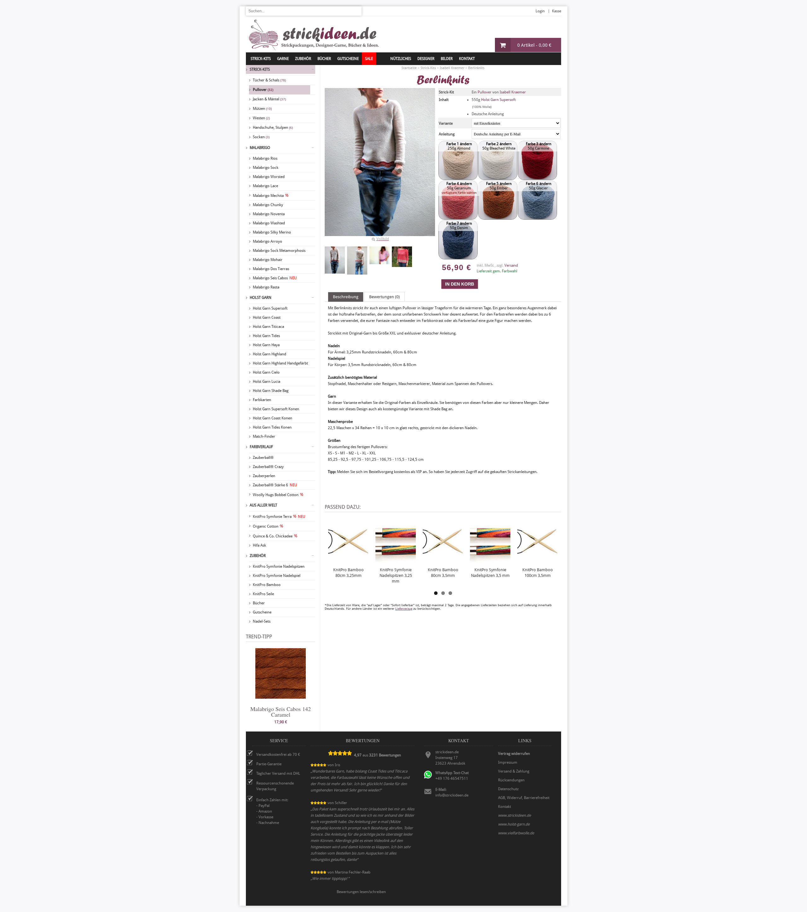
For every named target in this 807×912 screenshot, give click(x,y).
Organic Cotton (265, 526)
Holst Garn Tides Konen (272, 427)
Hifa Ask (259, 545)
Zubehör (258, 556)
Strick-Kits (261, 58)
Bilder (447, 58)
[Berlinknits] (335, 260)
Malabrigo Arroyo (267, 241)
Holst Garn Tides (266, 336)
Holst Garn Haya (266, 345)
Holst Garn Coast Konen (272, 418)
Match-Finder (264, 436)
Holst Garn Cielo (266, 372)
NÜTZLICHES (400, 58)
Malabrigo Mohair (267, 260)
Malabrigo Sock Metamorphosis (279, 250)
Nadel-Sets (261, 621)
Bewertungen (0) (384, 296)
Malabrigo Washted (269, 223)
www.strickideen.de (514, 815)
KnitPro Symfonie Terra (279, 516)
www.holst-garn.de (514, 824)
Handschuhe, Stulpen (273, 127)
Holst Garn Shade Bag (270, 390)
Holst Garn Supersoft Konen (276, 409)
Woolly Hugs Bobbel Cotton (276, 495)
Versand (511, 265)
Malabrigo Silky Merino (272, 232)
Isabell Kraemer (513, 92)
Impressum (507, 762)
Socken (261, 137)
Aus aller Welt (263, 505)
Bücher (259, 603)
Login (540, 11)
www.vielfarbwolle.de (516, 833)
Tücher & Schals (269, 80)
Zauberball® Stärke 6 (275, 485)
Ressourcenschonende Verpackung (275, 786)
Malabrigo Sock (265, 167)
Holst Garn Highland (269, 354)
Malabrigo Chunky (268, 205)
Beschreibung (345, 296)
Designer (425, 58)
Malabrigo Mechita (268, 195)
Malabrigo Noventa (269, 214)
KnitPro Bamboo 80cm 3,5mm (443, 572)
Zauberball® (263, 457)
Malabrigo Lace (265, 186)
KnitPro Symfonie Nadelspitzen (279, 566)
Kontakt (467, 58)
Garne (283, 58)
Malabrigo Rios (265, 158)
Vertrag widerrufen (514, 753)
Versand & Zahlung (513, 771)
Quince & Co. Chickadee (273, 536)
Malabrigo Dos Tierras (271, 269)
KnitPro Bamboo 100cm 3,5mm (537, 572)
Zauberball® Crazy (268, 467)
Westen (261, 118)
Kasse (556, 11)
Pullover (263, 89)
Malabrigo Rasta (266, 287)
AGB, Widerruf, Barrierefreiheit (523, 798)
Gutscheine (262, 612)
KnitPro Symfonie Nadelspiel (276, 575)
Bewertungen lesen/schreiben (361, 892)
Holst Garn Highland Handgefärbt (280, 363)
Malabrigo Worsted (269, 177)
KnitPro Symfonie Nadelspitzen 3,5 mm (490, 572)
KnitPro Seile (263, 594)
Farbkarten (262, 400)
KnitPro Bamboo (267, 585)
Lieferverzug (403, 608)
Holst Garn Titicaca (268, 326)
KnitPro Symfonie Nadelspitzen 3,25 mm (396, 575)
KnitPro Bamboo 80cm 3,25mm (348, 572)
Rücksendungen (511, 780)
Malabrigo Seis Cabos (275, 278)
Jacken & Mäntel (269, 99)
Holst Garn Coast (267, 317)
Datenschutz (508, 789)
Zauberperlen (264, 476)
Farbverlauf (261, 447)
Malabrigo (260, 147)
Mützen (262, 108)
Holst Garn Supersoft (270, 308)
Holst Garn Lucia (266, 381)
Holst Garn (260, 297)
